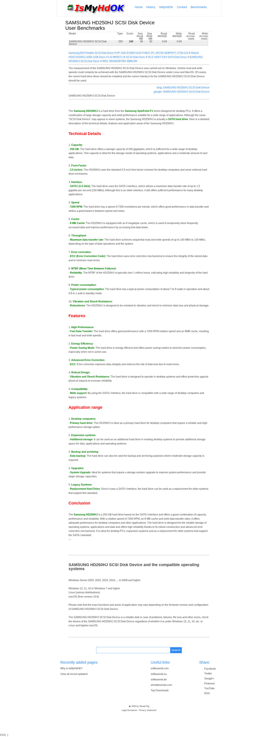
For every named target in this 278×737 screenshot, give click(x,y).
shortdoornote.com (161, 685)
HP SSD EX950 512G (129, 52)
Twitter (208, 673)
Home (139, 7)
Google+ (209, 678)
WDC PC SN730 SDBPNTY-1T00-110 (166, 52)
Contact (182, 7)
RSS (207, 693)
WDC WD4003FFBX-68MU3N (119, 61)
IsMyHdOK (166, 7)
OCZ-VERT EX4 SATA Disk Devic (167, 57)
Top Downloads (160, 690)
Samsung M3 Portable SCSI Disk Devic (91, 52)
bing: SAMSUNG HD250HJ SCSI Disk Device (183, 87)
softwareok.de (159, 679)
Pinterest (209, 683)
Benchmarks (199, 7)
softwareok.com (160, 668)
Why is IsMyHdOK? (71, 668)
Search (176, 650)
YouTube (209, 688)
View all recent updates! (74, 674)
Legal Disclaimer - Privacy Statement (139, 710)
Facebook (210, 668)
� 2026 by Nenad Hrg (139, 706)
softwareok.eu (159, 674)
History (150, 7)
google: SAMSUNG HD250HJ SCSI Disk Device (181, 91)
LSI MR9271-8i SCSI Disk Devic (126, 57)
